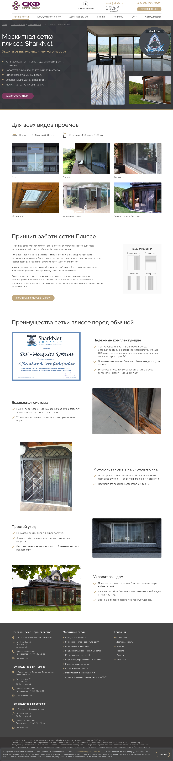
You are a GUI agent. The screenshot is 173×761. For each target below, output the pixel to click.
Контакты (118, 17)
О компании (122, 638)
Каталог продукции (18, 24)
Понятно (163, 754)
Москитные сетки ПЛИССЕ (76, 668)
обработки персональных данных (69, 740)
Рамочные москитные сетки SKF (79, 646)
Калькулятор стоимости (49, 17)
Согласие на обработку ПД (93, 740)
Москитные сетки (20, 17)
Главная (4, 24)
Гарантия (101, 17)
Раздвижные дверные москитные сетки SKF (84, 660)
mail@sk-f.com (115, 3)
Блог (134, 17)
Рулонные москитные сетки (77, 664)
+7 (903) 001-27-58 (37, 723)
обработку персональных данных (90, 752)
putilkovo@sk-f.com (24, 695)
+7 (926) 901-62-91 (36, 691)
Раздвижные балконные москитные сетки (83, 651)
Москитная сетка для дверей (77, 655)
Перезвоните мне (149, 9)
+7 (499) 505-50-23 (149, 3)
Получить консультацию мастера (33, 298)
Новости (120, 651)
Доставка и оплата (79, 17)
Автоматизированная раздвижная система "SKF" (86, 677)
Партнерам (121, 660)
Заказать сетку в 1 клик (17, 96)
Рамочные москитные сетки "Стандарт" (82, 642)
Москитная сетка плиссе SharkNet (80, 673)
